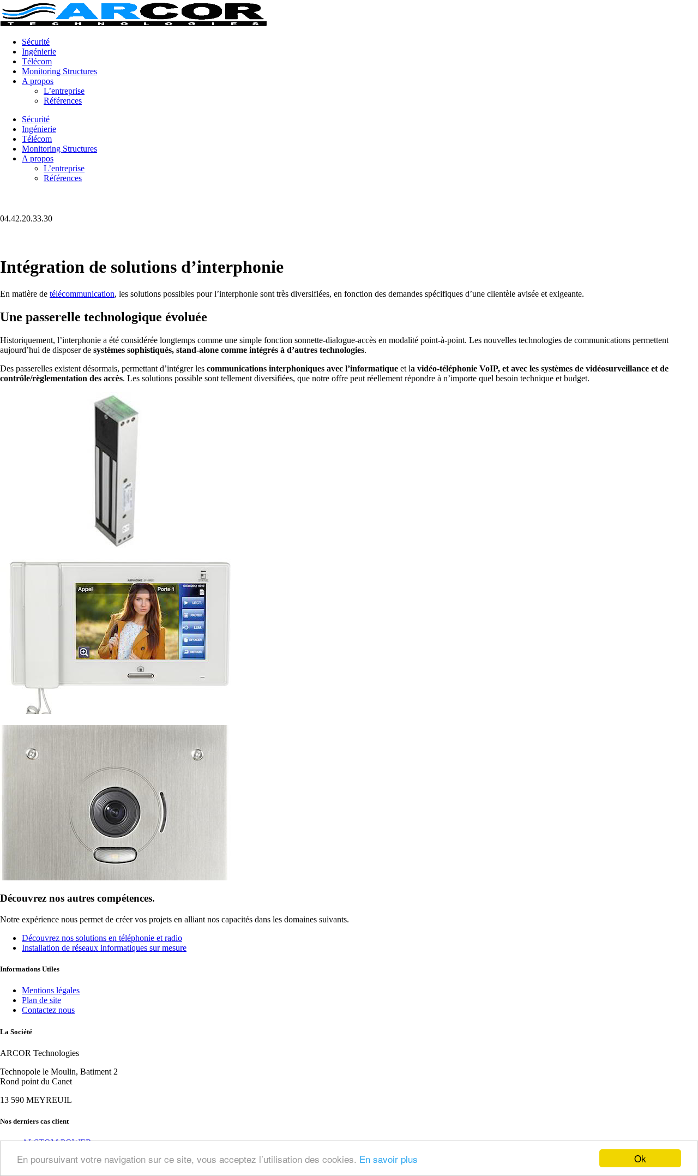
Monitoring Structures (59, 71)
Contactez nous (48, 1010)
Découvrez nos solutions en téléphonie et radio (102, 938)
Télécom (37, 61)
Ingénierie (39, 51)
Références (63, 100)
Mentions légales (51, 990)
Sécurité (36, 41)
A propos (37, 81)
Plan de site (41, 1000)
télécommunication (82, 293)
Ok (640, 1158)
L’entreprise (64, 90)
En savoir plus (388, 1159)
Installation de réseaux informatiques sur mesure (104, 947)
